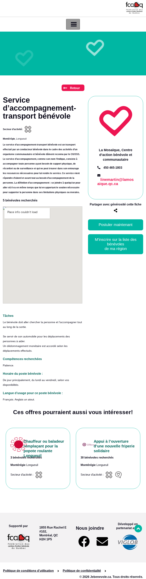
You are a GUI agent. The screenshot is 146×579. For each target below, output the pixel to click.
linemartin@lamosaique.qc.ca (115, 181)
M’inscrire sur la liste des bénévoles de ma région (116, 244)
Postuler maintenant (116, 225)
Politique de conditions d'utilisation (28, 570)
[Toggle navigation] (73, 24)
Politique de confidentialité (82, 570)
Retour (75, 88)
